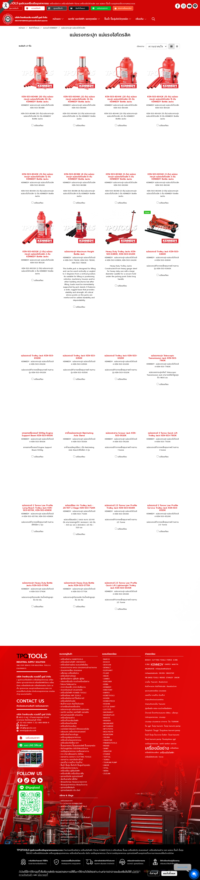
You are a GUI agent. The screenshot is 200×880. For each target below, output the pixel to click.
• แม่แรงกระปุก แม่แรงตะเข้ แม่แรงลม (74, 709)
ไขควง (161, 757)
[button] (153, 19)
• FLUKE (105, 673)
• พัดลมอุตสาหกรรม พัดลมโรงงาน (73, 784)
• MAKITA (106, 717)
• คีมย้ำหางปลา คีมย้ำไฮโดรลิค (71, 704)
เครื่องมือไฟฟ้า (167, 752)
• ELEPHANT (107, 670)
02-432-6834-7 (27, 722)
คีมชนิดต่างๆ (163, 682)
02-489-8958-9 (42, 722)
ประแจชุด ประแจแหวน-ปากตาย (156, 721)
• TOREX (106, 759)
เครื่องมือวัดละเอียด (152, 752)
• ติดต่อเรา (63, 839)
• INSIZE (105, 676)
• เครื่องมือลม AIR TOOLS (70, 695)
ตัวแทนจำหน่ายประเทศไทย (154, 699)
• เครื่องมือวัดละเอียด (67, 726)
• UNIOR (105, 765)
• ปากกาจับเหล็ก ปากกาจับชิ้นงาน (72, 687)
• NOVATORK (107, 734)
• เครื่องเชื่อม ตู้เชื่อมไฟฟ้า (69, 770)
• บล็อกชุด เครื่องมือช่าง (69, 673)
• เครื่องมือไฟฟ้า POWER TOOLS (72, 692)
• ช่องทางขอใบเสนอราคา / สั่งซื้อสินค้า (74, 817)
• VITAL (105, 768)
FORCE (169, 660)
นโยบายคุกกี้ (43, 875)
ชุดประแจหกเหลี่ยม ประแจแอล (155, 691)
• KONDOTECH (108, 701)
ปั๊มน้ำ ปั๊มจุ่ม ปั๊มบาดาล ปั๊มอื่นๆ (156, 735)
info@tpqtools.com (28, 728)
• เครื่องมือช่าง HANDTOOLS (71, 659)
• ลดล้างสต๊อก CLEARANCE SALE (73, 806)
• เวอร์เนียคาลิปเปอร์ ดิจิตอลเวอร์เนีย (74, 729)
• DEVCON (106, 664)
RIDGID (162, 677)
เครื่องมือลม (174, 748)
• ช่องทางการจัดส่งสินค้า (69, 823)
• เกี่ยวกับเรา (64, 826)
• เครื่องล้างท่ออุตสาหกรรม (70, 740)
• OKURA (106, 737)
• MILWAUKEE (107, 723)
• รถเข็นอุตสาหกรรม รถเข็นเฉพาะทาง (74, 751)
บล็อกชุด (175, 713)
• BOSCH (106, 662)
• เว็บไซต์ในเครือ (65, 834)
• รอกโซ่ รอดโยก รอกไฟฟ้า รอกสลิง (74, 712)
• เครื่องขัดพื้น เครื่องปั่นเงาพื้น (71, 773)
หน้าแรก (57, 19)
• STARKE (106, 754)
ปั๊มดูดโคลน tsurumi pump (170, 730)
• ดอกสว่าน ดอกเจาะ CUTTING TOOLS (75, 757)
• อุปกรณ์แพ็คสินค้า (67, 787)
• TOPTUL (106, 757)
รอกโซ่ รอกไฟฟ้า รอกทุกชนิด (83, 19)
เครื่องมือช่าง (157, 748)
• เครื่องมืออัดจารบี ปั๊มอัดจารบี (71, 698)
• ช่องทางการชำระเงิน (68, 820)
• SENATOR (107, 751)
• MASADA (106, 720)
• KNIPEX (106, 692)
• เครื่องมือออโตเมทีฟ (68, 723)
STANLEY (169, 677)
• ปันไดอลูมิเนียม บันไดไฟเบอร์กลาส (73, 748)
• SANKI (105, 748)
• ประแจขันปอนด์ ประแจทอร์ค (70, 690)
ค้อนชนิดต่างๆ (172, 686)
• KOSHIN (106, 704)
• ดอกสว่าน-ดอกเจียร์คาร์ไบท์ (71, 759)
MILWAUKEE (149, 669)
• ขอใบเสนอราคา (66, 800)
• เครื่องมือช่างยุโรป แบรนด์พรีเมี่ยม (73, 664)
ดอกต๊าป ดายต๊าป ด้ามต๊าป (155, 695)
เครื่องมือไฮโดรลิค (151, 757)
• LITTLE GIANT (108, 706)
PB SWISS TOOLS (151, 677)
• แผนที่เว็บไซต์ (65, 831)
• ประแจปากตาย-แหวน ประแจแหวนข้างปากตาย (78, 667)
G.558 (175, 660)
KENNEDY (157, 664)
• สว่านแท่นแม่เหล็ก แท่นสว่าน (71, 715)
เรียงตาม (141, 46)
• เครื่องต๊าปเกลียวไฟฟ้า (68, 720)
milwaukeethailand (163, 669)
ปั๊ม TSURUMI (173, 721)
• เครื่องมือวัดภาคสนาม (68, 768)
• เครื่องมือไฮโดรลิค (67, 701)
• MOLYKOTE (107, 731)
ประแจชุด (162, 717)
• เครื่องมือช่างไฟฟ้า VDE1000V (72, 662)
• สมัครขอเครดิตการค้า (68, 837)
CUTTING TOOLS (158, 660)
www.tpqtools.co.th (28, 730)
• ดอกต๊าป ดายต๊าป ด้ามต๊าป (70, 762)
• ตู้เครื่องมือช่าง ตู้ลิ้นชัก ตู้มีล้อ (71, 678)
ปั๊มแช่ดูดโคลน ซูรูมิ (169, 739)
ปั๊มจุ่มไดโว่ (148, 730)
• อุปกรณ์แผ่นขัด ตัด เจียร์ (69, 790)
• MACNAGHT (107, 712)
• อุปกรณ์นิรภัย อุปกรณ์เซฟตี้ (71, 776)
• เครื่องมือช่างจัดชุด (67, 676)
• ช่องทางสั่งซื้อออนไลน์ (68, 814)
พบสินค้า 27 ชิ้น (25, 46)
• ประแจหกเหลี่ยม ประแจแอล (70, 670)
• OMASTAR (107, 740)
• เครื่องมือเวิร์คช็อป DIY (69, 743)
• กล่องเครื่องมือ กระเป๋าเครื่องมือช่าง (74, 681)
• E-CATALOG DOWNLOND (70, 803)
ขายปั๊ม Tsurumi (151, 682)
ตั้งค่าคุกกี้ (154, 873)
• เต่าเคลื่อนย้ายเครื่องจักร (69, 706)
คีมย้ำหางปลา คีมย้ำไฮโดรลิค (155, 686)
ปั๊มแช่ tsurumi (173, 735)
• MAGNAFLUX (108, 715)
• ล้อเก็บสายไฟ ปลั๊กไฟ (68, 779)
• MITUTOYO (107, 729)
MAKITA (175, 664)
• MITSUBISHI (107, 726)
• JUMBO (106, 678)
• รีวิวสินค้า (63, 812)
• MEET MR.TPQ (66, 828)
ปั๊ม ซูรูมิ (148, 726)
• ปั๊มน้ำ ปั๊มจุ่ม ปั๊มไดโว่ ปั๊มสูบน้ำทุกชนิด (74, 765)
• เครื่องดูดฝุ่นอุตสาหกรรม (70, 737)
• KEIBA (105, 684)
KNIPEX (168, 664)
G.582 (147, 664)
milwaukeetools (151, 673)
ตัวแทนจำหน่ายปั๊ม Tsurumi (155, 704)
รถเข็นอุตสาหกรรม (151, 743)
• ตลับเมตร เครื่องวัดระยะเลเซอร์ (72, 731)
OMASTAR (170, 673)
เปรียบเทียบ (38, 125)
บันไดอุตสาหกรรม (151, 717)
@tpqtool (24, 725)
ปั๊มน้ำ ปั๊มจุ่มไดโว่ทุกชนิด (116, 19)
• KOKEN (105, 698)
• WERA (105, 770)
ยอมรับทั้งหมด (169, 873)
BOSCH (148, 660)
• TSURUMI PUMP (109, 762)
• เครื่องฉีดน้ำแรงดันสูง (68, 734)
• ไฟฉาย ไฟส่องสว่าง (67, 684)
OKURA (162, 673)
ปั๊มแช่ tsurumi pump (153, 739)
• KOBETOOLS (108, 695)
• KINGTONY (107, 690)
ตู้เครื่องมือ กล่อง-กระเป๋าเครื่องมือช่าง (158, 708)
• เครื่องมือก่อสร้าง (67, 717)
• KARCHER (107, 681)
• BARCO (106, 659)
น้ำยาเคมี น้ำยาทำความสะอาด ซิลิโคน (158, 713)
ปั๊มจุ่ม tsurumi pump (172, 726)
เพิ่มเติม (140, 19)
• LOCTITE (106, 709)
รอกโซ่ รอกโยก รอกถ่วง (167, 743)
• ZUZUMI (106, 773)
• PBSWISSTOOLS (109, 743)
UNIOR (176, 677)
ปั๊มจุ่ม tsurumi (157, 726)
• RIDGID (105, 745)
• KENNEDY (106, 687)
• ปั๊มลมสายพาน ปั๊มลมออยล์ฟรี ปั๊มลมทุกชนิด (77, 745)
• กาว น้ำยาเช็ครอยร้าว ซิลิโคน (71, 754)
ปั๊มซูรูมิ (156, 730)
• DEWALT (106, 667)
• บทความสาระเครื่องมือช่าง (70, 809)
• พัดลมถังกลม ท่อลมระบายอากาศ (73, 782)
